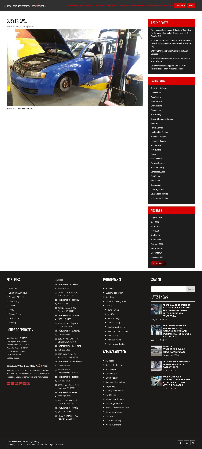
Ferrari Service (157, 128)
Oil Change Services (114, 403)
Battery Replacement (115, 365)
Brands (111, 5)
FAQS (150, 5)
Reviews (159, 5)
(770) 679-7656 (64, 396)
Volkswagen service (159, 194)
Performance (156, 159)
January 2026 (156, 248)
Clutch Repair (111, 378)
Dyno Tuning (113, 310)
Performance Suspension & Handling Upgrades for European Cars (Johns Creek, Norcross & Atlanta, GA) (171, 33)
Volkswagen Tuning (159, 198)
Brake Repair (111, 369)
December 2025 (158, 253)
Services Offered (16, 297)
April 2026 (155, 235)
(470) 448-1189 (64, 319)
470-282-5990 (64, 350)
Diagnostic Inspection (115, 382)
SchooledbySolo (158, 172)
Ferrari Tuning (114, 322)
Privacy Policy (15, 314)
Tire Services (111, 416)
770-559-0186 (64, 381)
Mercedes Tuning (158, 141)
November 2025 (157, 257)
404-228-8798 (64, 303)
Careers (12, 305)
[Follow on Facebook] (180, 442)
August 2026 (156, 218)
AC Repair (110, 361)
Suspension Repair (114, 412)
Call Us (179, 5)
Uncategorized (157, 189)
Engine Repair (112, 386)
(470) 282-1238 (64, 411)
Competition (156, 110)
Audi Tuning (156, 97)
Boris (11, 26)
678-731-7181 (64, 365)
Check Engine (111, 373)
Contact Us (14, 318)
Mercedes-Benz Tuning (118, 331)
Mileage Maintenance (115, 399)
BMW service (156, 101)
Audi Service (156, 92)
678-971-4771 (64, 334)
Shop (191, 5)
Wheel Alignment (113, 425)
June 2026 (155, 226)
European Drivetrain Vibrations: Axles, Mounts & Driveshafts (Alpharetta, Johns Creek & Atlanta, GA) (171, 43)
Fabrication (155, 123)
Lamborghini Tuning (159, 132)
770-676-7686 (64, 288)
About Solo (85, 5)
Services (123, 5)
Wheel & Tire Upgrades (116, 301)
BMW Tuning (156, 106)
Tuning (109, 305)
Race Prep (110, 297)
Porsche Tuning (157, 167)
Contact (169, 5)
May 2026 (155, 231)
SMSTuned (155, 176)
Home (70, 5)
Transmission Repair (115, 420)
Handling (110, 288)
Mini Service (156, 145)
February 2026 (157, 244)
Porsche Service (158, 163)
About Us (13, 288)
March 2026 (156, 240)
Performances (137, 5)
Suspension (156, 185)
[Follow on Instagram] (192, 442)
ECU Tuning (156, 114)
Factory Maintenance (115, 390)
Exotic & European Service (162, 119)
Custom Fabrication (114, 293)
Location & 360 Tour (18, 293)
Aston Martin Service (160, 88)
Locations (99, 5)
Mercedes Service (158, 136)
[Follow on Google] (186, 442)
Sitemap (12, 322)
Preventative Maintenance (117, 407)
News (31, 26)
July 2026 (155, 222)
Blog (76, 5)
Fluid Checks (111, 395)
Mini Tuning (156, 150)
